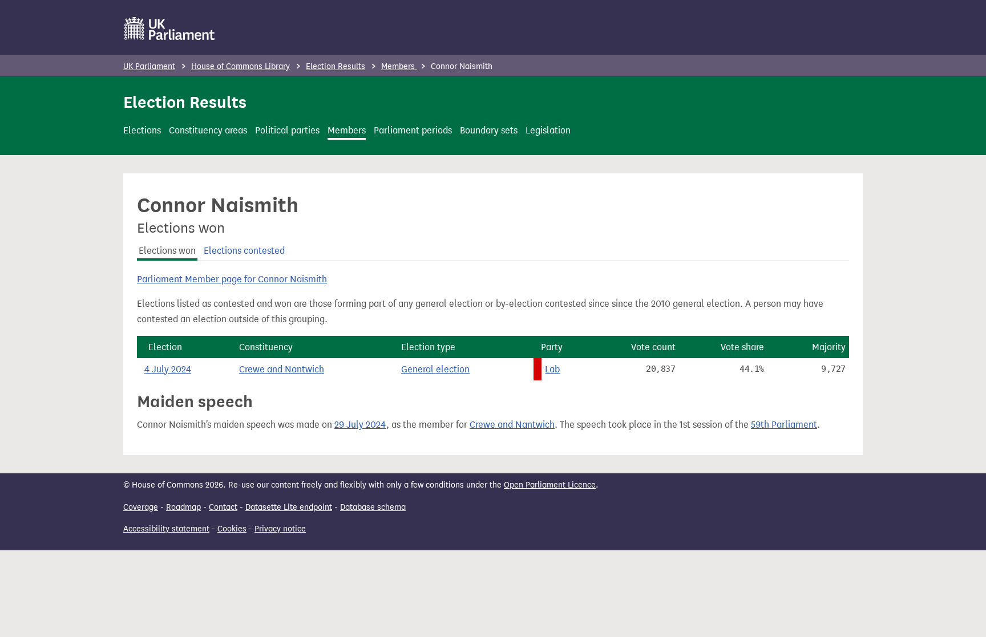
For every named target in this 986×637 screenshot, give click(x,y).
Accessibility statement (166, 529)
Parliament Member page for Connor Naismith (232, 279)
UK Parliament (149, 66)
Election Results (335, 66)
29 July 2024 (360, 424)
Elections (142, 130)
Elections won (167, 250)
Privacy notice (280, 529)
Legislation (548, 130)
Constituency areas (208, 130)
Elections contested (244, 250)
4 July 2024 (167, 369)
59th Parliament (784, 424)
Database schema (373, 507)
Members (399, 66)
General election (435, 369)
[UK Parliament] (169, 28)
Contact (223, 507)
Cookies (231, 529)
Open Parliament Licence (550, 485)
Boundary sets (489, 130)
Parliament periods (413, 130)
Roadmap (183, 507)
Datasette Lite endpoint (288, 507)
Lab (552, 369)
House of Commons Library (240, 66)
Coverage (140, 507)
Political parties (287, 130)
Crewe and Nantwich (281, 369)
